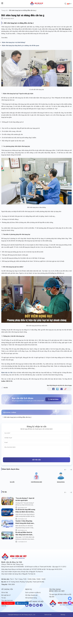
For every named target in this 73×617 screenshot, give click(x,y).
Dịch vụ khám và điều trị (33, 592)
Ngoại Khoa (61, 482)
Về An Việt (4, 592)
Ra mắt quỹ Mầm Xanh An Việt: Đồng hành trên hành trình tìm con (23, 534)
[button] (65, 469)
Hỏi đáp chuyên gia (31, 595)
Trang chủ (4, 10)
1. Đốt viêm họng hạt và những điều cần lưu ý (17, 417)
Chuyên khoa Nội (36, 482)
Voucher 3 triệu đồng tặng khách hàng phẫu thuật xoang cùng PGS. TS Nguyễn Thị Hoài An (25, 522)
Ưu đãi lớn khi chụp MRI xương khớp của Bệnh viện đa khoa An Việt (25, 511)
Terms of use (47, 614)
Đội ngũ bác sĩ (5, 595)
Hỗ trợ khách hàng (31, 598)
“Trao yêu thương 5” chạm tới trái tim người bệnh (24, 499)
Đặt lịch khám (54, 399)
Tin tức (3, 598)
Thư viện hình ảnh (7, 600)
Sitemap (63, 614)
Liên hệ (3, 606)
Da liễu (12, 482)
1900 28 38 (9, 603)
